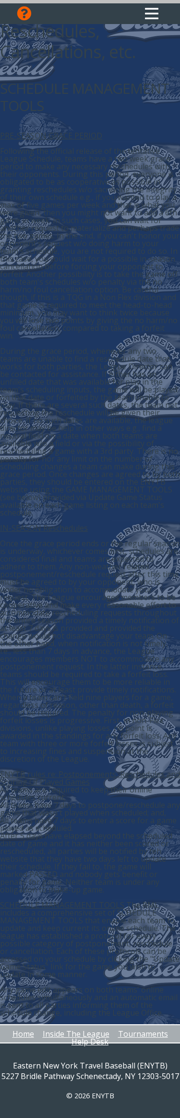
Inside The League (76, 1034)
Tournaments (143, 1034)
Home (23, 1034)
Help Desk (90, 1041)
